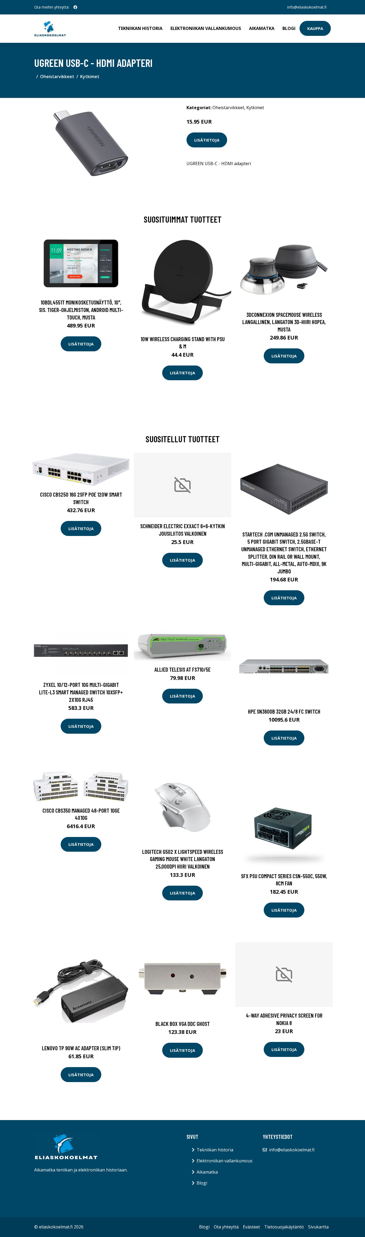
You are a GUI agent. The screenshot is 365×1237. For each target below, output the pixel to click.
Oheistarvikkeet (57, 76)
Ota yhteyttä (226, 1227)
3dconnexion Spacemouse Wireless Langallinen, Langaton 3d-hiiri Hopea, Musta (284, 322)
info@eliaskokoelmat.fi (307, 7)
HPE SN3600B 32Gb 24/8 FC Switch (284, 711)
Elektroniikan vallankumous (205, 28)
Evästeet (251, 1227)
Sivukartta (318, 1227)
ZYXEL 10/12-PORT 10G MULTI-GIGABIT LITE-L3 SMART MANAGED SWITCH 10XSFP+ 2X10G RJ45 (81, 692)
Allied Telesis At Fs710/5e (182, 669)
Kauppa (315, 28)
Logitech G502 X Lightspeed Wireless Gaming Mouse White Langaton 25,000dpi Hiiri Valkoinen (182, 859)
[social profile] (75, 7)
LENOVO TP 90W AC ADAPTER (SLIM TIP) (81, 1048)
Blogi (289, 28)
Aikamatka (261, 28)
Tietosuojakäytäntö (284, 1227)
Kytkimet (89, 76)
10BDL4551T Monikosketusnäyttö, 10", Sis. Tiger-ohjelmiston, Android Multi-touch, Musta (81, 309)
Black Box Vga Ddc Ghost (183, 1023)
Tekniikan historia (140, 28)
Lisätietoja (206, 140)
